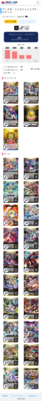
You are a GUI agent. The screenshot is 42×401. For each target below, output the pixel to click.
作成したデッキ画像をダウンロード (27, 28)
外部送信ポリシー (34, 396)
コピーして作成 (10, 21)
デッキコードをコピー (27, 21)
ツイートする (16, 28)
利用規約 (5, 396)
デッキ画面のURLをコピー (21, 28)
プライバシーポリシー (18, 396)
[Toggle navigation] (38, 2)
